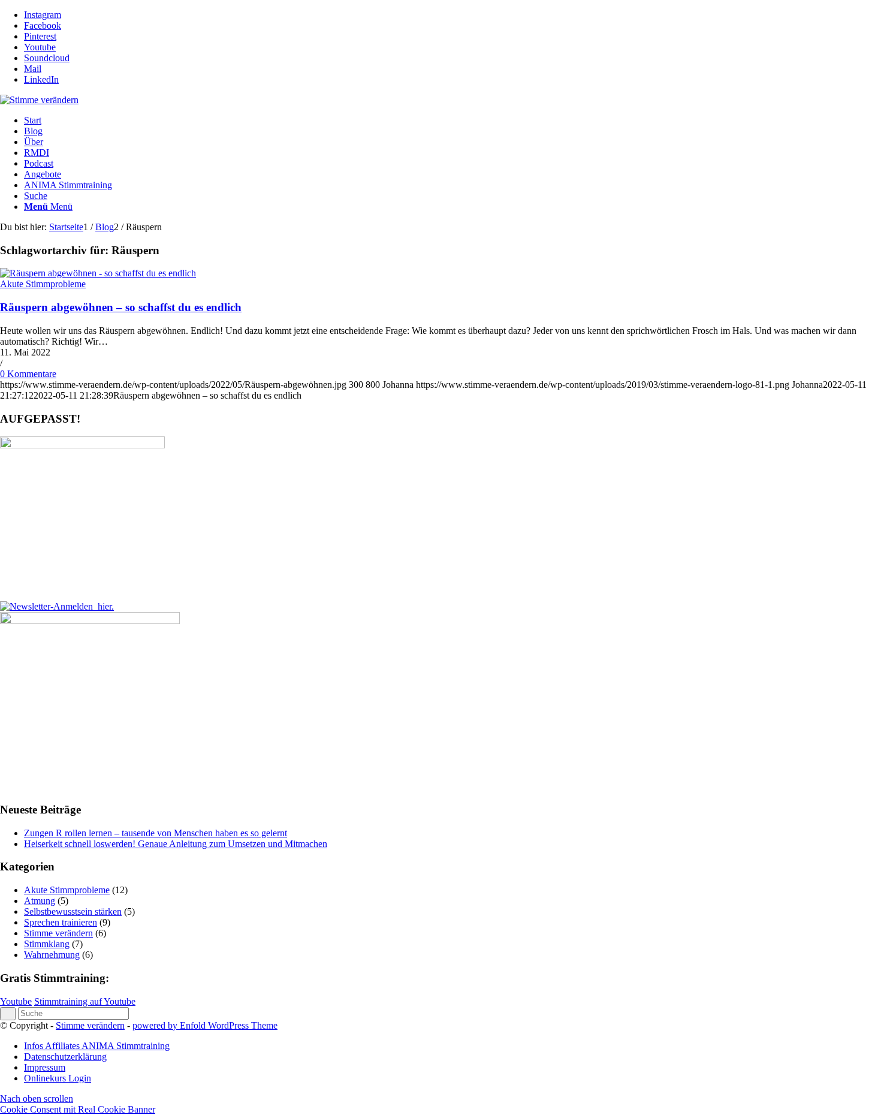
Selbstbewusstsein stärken (73, 911)
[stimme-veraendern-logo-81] (39, 100)
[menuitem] (452, 120)
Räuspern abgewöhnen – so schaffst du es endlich (121, 307)
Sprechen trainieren (60, 922)
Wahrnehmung (52, 955)
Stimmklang (47, 944)
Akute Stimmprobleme (43, 284)
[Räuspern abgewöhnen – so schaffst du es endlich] (98, 273)
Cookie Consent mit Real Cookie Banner (77, 1109)
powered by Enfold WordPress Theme (204, 1025)
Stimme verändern (58, 933)
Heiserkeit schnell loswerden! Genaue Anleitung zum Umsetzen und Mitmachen (175, 844)
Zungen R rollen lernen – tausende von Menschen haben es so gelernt (155, 833)
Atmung (39, 901)
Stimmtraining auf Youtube (84, 1001)
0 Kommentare (28, 374)
